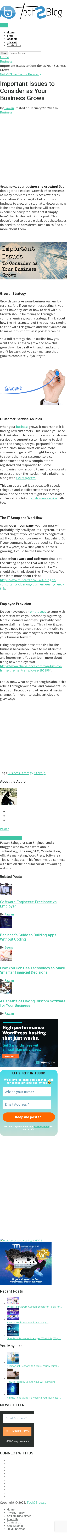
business (22, 426)
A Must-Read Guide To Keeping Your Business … (34, 1397)
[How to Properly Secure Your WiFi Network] (13, 1378)
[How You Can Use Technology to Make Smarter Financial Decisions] (33, 955)
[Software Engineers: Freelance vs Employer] (33, 889)
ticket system (26, 478)
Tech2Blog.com (38, 1502)
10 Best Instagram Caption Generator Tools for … (34, 1306)
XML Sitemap (15, 1525)
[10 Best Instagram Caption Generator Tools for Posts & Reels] (13, 1303)
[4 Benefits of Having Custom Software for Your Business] (33, 988)
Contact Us (14, 45)
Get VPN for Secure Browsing (20, 74)
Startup (40, 773)
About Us (12, 1519)
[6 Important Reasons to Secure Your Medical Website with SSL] (13, 1362)
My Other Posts (11, 838)
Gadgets (12, 39)
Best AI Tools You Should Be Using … (27, 1322)
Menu (4, 25)
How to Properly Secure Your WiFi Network (31, 1381)
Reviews (12, 42)
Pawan (9, 108)
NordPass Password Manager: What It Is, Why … (34, 1338)
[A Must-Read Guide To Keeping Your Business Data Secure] (13, 1394)
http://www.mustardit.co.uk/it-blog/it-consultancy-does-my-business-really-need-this (32, 584)
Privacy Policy (16, 1512)
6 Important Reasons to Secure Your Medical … (33, 1366)
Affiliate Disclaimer (19, 1516)
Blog (10, 35)
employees (38, 611)
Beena (8, 947)
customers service (44, 498)
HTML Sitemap (16, 1529)
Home (10, 32)
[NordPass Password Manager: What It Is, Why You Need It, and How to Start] (13, 1335)
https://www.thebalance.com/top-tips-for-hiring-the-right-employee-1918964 (31, 668)
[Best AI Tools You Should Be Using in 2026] (13, 1319)
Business (6, 61)
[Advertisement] (33, 147)
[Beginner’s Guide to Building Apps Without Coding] (33, 922)
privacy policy (41, 1126)
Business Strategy (20, 773)
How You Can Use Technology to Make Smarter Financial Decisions (32, 970)
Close (4, 53)
